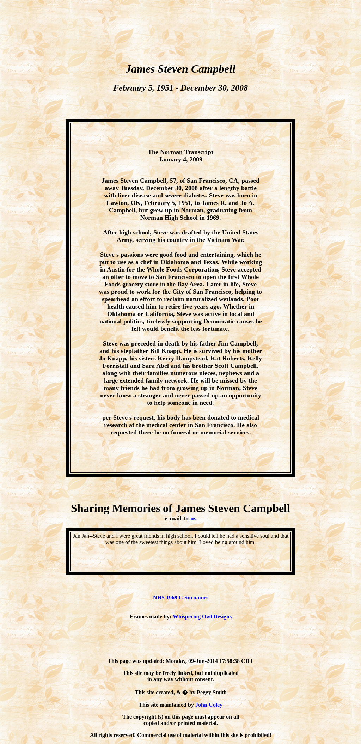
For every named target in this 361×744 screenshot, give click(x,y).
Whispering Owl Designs (202, 617)
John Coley (208, 705)
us (193, 518)
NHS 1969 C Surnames (180, 597)
